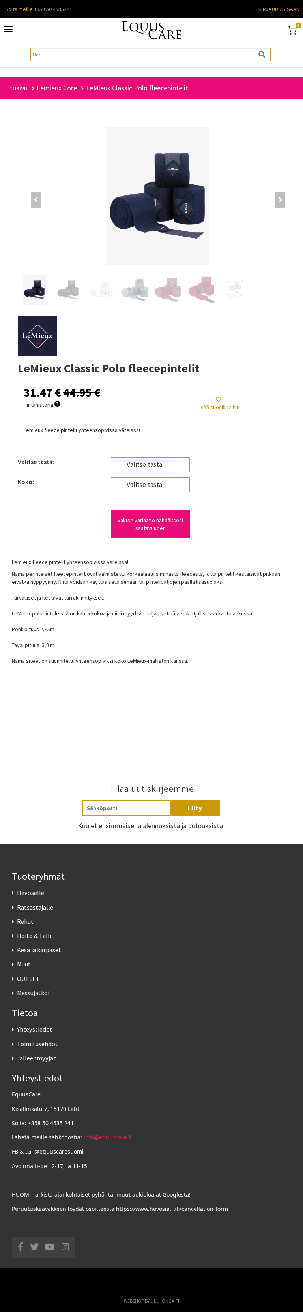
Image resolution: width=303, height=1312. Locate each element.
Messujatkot (33, 993)
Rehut (25, 921)
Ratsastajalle (35, 907)
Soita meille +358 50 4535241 (38, 9)
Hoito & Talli (34, 936)
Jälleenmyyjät (36, 1058)
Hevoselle (30, 893)
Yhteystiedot (34, 1029)
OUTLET (28, 979)
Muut (24, 964)
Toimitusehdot (37, 1044)
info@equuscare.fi (108, 1137)
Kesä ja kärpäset (39, 950)
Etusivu (17, 87)
